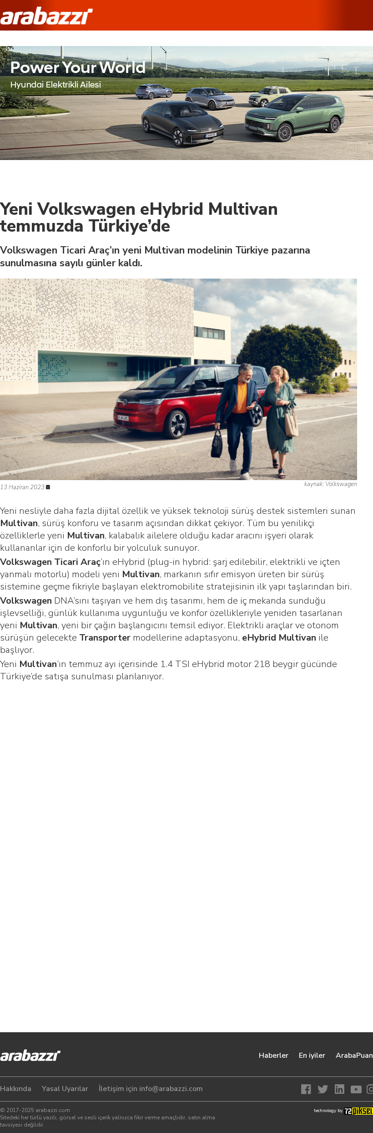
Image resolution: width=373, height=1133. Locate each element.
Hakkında (15, 1089)
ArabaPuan (354, 1055)
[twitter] (324, 1089)
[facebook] (308, 1089)
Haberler (273, 1055)
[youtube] (355, 1089)
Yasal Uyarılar (65, 1089)
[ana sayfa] (34, 1059)
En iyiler (312, 1055)
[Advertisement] (178, 762)
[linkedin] (339, 1089)
